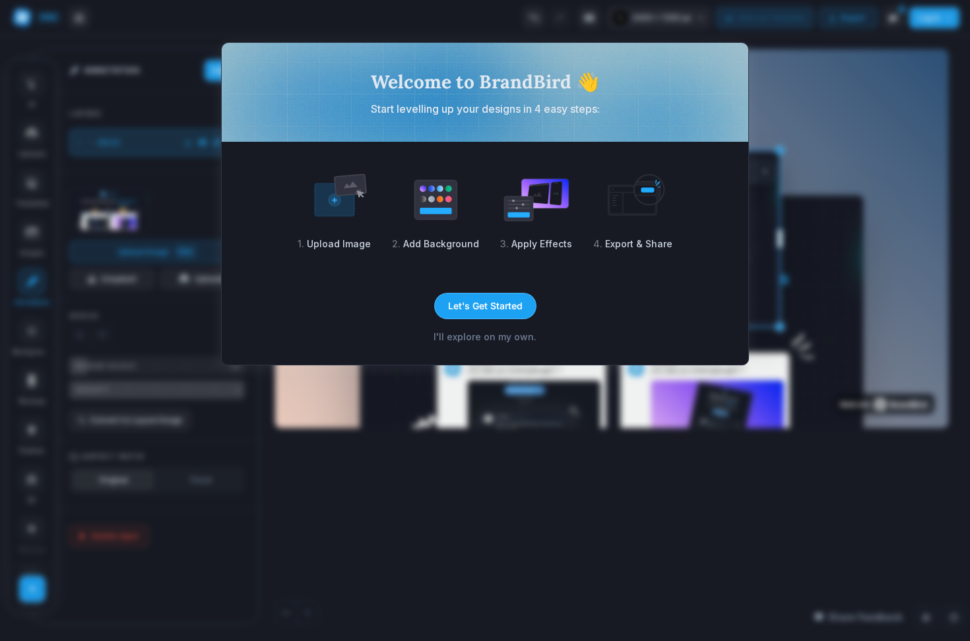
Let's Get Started (485, 305)
